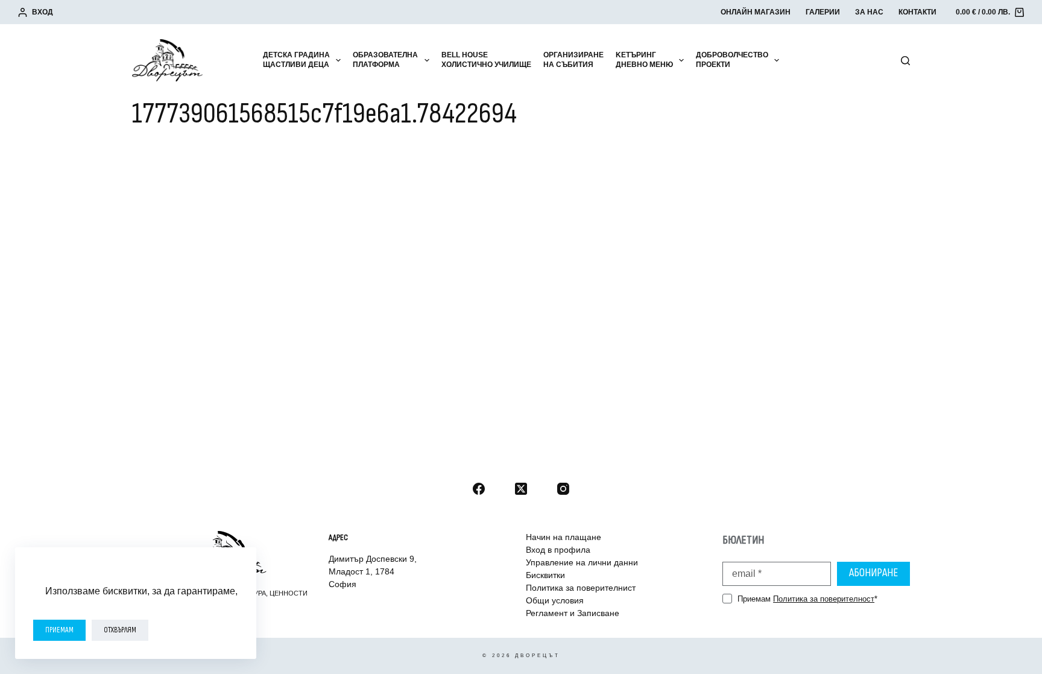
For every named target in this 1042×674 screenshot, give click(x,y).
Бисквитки (545, 575)
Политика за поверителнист (581, 588)
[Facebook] (479, 489)
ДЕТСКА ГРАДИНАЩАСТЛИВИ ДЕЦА (296, 60)
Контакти (917, 12)
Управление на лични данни (582, 562)
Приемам (59, 630)
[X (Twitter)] (521, 489)
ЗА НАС (869, 12)
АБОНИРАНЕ (873, 573)
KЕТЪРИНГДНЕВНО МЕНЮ (644, 60)
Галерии (823, 12)
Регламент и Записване (572, 613)
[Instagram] (563, 489)
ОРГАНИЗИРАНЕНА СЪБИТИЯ (573, 60)
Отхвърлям (120, 630)
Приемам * (807, 598)
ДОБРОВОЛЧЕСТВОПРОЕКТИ (732, 60)
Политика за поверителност (823, 598)
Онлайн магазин (756, 12)
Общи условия (555, 600)
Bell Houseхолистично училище (486, 60)
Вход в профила (558, 550)
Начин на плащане (563, 537)
